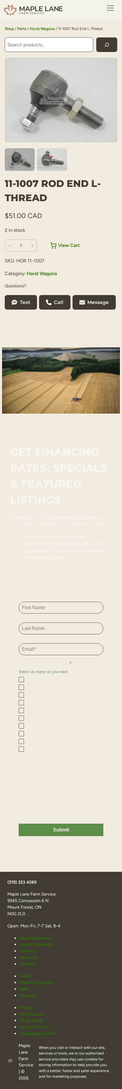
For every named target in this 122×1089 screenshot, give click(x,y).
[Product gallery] (61, 100)
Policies (26, 1007)
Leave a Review (34, 1027)
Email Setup (31, 1020)
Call (58, 302)
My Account (31, 1014)
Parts (21, 28)
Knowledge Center (37, 1033)
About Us (28, 957)
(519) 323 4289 (21, 882)
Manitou (27, 995)
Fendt (25, 976)
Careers (26, 964)
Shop (9, 28)
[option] (52, 159)
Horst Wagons (42, 28)
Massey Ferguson (36, 982)
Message (98, 302)
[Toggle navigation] (110, 8)
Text (25, 302)
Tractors (27, 951)
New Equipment (35, 938)
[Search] (106, 44)
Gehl (23, 989)
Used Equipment (35, 944)
